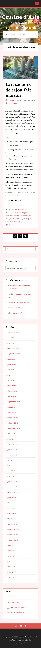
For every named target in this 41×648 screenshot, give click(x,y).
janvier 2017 (12, 481)
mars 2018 (11, 439)
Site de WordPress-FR (15, 613)
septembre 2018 (13, 428)
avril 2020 (11, 380)
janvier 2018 (12, 449)
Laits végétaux (21, 209)
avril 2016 (11, 508)
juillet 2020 (11, 364)
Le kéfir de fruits (13, 308)
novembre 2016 (13, 492)
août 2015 (11, 545)
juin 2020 (10, 370)
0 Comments (13, 103)
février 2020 (12, 391)
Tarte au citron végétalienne (18, 302)
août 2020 (11, 359)
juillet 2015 (11, 551)
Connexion (11, 597)
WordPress (16, 640)
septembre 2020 (13, 354)
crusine (16, 216)
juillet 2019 (11, 412)
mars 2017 (11, 476)
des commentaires (16, 607)
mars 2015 (11, 572)
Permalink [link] (12, 225)
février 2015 (12, 577)
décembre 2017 (13, 455)
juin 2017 (10, 460)
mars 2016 (11, 513)
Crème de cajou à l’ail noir (16, 313)
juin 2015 (10, 556)
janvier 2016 (12, 524)
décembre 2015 (13, 529)
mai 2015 (10, 561)
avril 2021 (11, 338)
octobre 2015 (12, 540)
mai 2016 (10, 503)
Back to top (20, 625)
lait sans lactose (16, 219)
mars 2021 (11, 343)
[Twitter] (25, 236)
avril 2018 (11, 433)
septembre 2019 (13, 402)
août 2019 (11, 407)
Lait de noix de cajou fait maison (18, 89)
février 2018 (12, 444)
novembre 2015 (13, 535)
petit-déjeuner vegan (13, 222)
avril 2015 (11, 566)
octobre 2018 (12, 423)
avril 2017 (11, 471)
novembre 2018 (13, 418)
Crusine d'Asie (20, 16)
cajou (17, 213)
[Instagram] (15, 236)
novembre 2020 (13, 348)
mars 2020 (11, 386)
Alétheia (28, 640)
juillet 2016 (11, 497)
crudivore (9, 216)
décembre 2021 (13, 332)
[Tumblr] (20, 236)
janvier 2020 (12, 396)
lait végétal (27, 219)
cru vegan (23, 213)
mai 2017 (10, 465)
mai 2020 (10, 375)
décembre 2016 (13, 487)
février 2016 (12, 519)
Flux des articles (15, 602)
